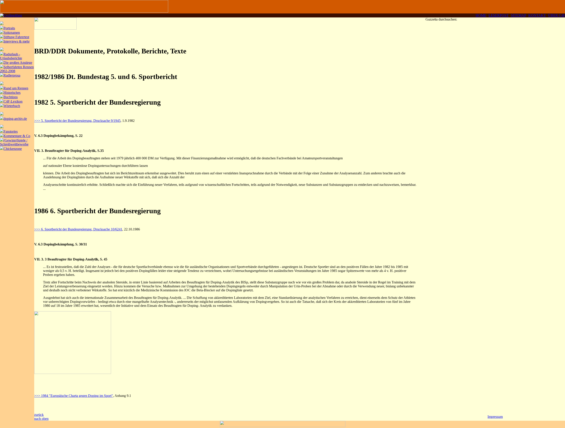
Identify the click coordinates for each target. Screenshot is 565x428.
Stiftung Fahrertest (16, 37)
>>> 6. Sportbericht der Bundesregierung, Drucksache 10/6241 (78, 229)
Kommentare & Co (17, 136)
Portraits (9, 28)
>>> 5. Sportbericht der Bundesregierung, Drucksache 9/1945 (77, 121)
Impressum (495, 417)
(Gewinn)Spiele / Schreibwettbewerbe (14, 142)
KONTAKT (537, 15)
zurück (39, 415)
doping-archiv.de (15, 119)
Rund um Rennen (16, 88)
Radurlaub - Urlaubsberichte (11, 56)
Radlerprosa (12, 75)
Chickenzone (13, 149)
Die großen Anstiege (18, 62)
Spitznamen (12, 32)
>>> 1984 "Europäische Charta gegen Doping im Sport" (73, 396)
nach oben (41, 418)
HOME (481, 15)
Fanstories (11, 131)
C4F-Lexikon (13, 101)
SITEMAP (518, 15)
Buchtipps (11, 97)
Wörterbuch (12, 106)
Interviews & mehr (17, 41)
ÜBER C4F (556, 15)
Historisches (12, 92)
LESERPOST (498, 15)
